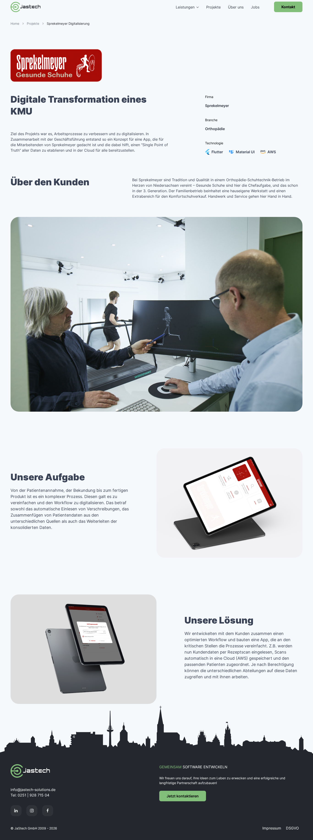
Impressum (272, 828)
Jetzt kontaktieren (183, 796)
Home (15, 23)
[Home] (40, 771)
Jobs (255, 7)
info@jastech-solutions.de (33, 789)
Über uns (236, 7)
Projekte (213, 7)
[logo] (34, 7)
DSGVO (292, 828)
